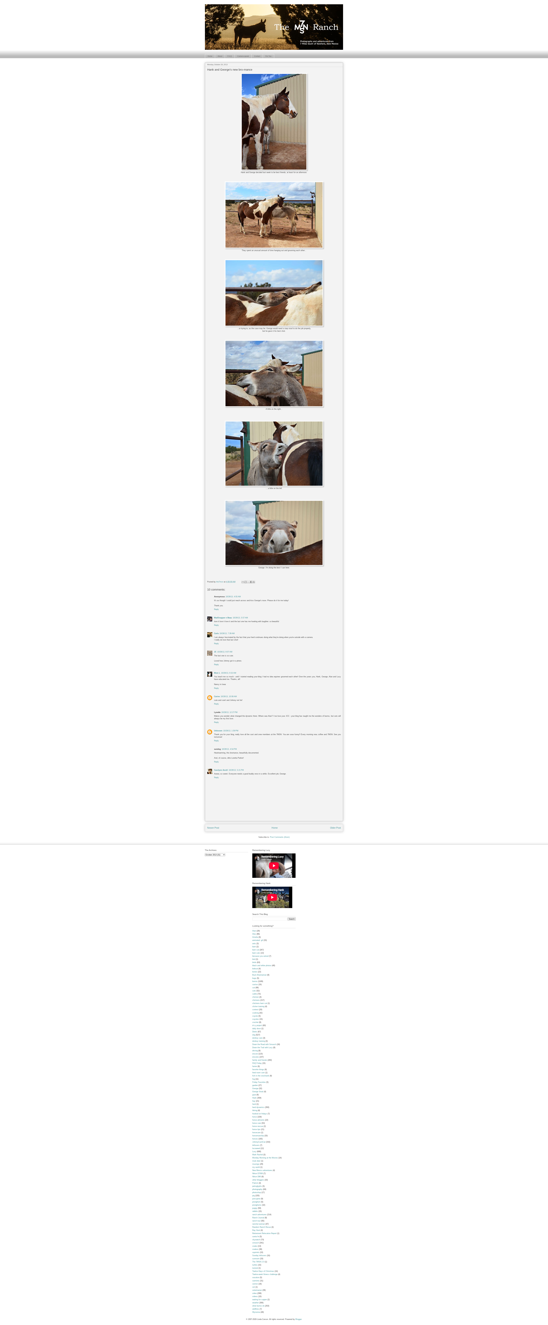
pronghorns (256, 1205)
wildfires (255, 1309)
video (254, 1293)
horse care (256, 1123)
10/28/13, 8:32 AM (228, 673)
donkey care (257, 1038)
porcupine (256, 1199)
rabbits (255, 1211)
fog (253, 1079)
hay (253, 1101)
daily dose (256, 1028)
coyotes (255, 1019)
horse (254, 1117)
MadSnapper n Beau (223, 618)
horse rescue (257, 1126)
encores (255, 1057)
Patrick (255, 1183)
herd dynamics (258, 1107)
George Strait (257, 1091)
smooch (255, 1243)
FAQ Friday (257, 1063)
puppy (254, 1208)
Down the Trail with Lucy (262, 1047)
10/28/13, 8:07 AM (224, 652)
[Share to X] (248, 582)
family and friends (259, 1060)
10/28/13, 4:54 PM (229, 749)
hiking (254, 1110)
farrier (254, 1066)
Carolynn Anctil (221, 770)
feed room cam (258, 1073)
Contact (257, 56)
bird (253, 959)
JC (215, 652)
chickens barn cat (259, 1003)
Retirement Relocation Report (264, 1233)
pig (253, 1195)
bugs (254, 978)
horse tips (256, 1129)
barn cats (256, 953)
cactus (255, 984)
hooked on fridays (259, 1114)
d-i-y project (257, 1025)
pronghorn (256, 1202)
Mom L (217, 673)
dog (253, 1035)
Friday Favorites (259, 1082)
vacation (255, 1277)
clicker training (258, 1006)
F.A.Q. (229, 56)
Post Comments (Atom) (280, 837)
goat (254, 1095)
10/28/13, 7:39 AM (227, 633)
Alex (254, 934)
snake (254, 1246)
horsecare (256, 1132)
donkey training (258, 1041)
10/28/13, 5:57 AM (240, 618)
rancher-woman (258, 1224)
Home (210, 56)
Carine (217, 696)
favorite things (258, 1069)
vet (253, 1287)
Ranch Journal (258, 1218)
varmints (255, 1281)
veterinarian (257, 1290)
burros (254, 981)
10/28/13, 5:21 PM (236, 770)
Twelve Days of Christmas (263, 1271)
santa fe (255, 1236)
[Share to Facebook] (251, 582)
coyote (255, 1016)
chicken (255, 997)
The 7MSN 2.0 (258, 1262)
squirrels (255, 1252)
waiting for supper (259, 1299)
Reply (216, 609)
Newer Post (213, 828)
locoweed (256, 1148)
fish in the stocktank (260, 1076)
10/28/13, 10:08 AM (229, 696)
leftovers (255, 1145)
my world (256, 1167)
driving (255, 1051)
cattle (254, 994)
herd (254, 1104)
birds (254, 962)
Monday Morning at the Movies (265, 1158)
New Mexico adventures (262, 1170)
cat (253, 988)
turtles (254, 1265)
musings (255, 1164)
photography (257, 1189)
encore (255, 1054)
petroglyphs (257, 1186)
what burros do (258, 1306)
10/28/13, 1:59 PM (230, 731)
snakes (255, 1249)
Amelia (255, 937)
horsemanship (258, 1136)
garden (255, 1085)
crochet (255, 1022)
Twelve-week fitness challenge (264, 1274)
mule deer (256, 1161)
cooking (255, 1013)
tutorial (255, 1268)
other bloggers (258, 1180)
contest (255, 1009)
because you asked (260, 956)
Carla (216, 633)
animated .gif (257, 940)
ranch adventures (259, 1214)
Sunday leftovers (259, 1255)
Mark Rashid (257, 1155)
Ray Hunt (256, 1230)
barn (254, 947)
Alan (254, 931)
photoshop (256, 1192)
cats (254, 991)
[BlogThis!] (245, 582)
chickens (256, 1000)
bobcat (255, 969)
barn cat (255, 950)
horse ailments (258, 1120)
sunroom (255, 1259)
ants (254, 943)
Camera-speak (243, 56)
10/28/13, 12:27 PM (229, 712)
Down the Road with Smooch (264, 1044)
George (255, 1088)
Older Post (335, 828)
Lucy (254, 1151)
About (220, 56)
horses (255, 1139)
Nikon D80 (256, 1177)
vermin (255, 1284)
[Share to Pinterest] (253, 582)
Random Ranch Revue (261, 1227)
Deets (254, 1032)
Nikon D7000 (257, 1173)
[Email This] (242, 582)
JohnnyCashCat (258, 1142)
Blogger (298, 1319)
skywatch (256, 1240)
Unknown (218, 731)
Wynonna (256, 1312)
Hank (254, 1098)
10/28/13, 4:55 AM (233, 597)
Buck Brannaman (259, 975)
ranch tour (256, 1221)
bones (254, 972)
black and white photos (261, 965)
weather (255, 1303)
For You (268, 56)
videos (255, 1296)
